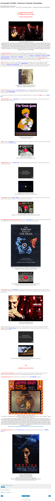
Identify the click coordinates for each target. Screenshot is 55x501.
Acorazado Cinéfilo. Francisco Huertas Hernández (21, 3)
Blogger (29, 499)
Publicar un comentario (6, 492)
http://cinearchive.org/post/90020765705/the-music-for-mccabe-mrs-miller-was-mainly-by (26, 426)
